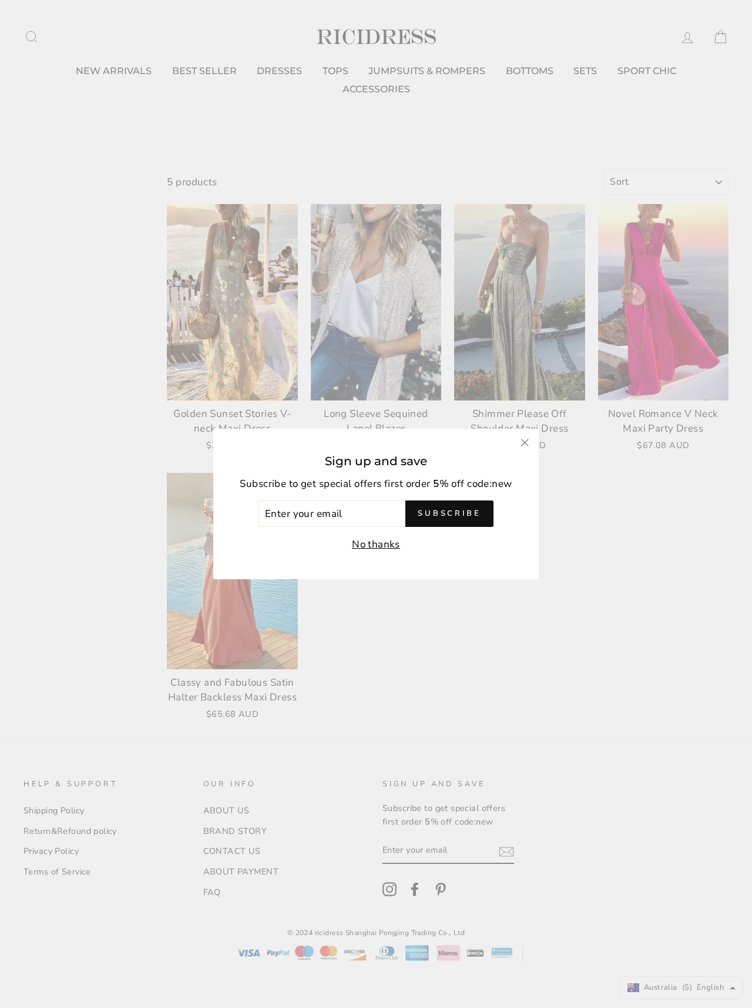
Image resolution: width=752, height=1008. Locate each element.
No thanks (376, 544)
